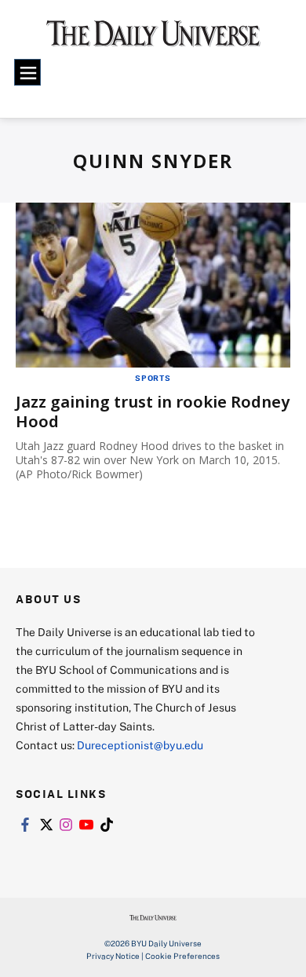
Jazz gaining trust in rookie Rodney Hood (153, 411)
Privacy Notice (113, 956)
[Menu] (27, 72)
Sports (153, 377)
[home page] (153, 38)
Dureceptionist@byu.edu (140, 745)
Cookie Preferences (182, 956)
